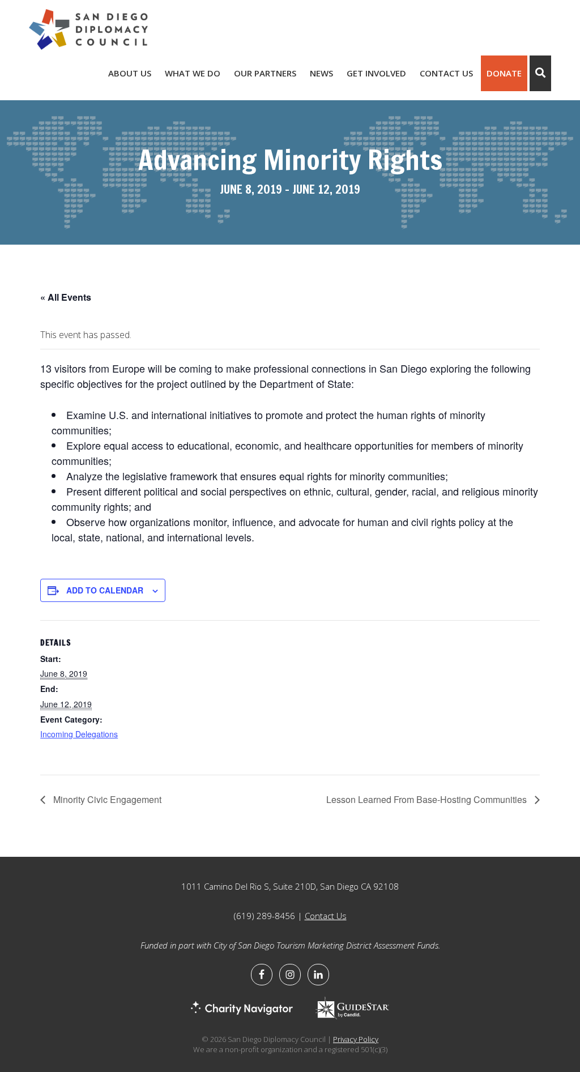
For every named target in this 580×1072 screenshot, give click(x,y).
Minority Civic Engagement (106, 799)
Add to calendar (104, 590)
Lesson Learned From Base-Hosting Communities (427, 799)
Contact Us (326, 915)
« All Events (65, 297)
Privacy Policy (355, 1039)
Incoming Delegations (79, 734)
